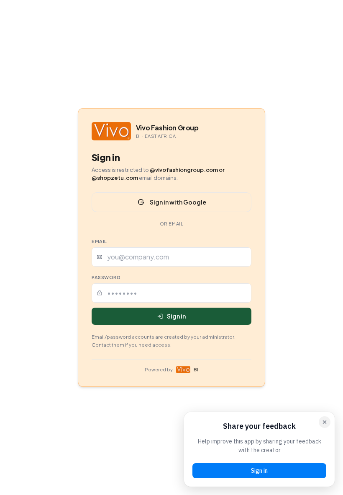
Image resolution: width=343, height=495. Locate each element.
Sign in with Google (178, 202)
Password (106, 277)
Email (99, 241)
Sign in (176, 316)
